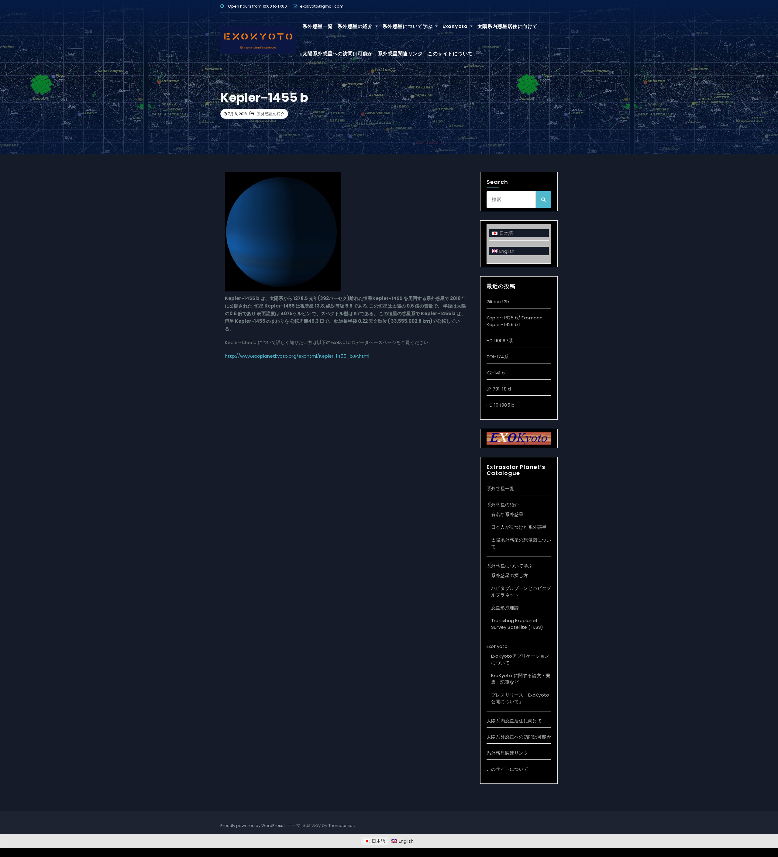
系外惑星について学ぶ (408, 26)
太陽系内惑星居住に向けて (507, 26)
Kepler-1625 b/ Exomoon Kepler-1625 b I (514, 321)
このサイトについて (450, 53)
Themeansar (341, 825)
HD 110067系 (500, 340)
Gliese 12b (498, 301)
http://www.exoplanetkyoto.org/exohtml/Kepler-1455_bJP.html (297, 356)
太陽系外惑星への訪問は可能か (338, 53)
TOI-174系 (498, 356)
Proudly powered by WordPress (252, 825)
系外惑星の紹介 (356, 26)
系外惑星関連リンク (400, 53)
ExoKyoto (455, 26)
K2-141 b (496, 373)
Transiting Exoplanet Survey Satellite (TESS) (517, 623)
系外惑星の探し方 (509, 575)
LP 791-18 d (499, 389)
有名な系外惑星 (507, 514)
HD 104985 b (501, 405)
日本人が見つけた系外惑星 (518, 527)
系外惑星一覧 (318, 26)
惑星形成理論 (505, 607)
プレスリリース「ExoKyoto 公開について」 (520, 698)
